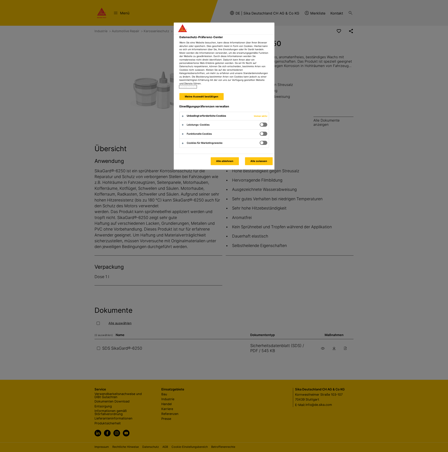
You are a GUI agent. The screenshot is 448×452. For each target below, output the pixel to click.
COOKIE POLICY (188, 86)
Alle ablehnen (224, 161)
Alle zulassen (258, 161)
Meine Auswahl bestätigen (201, 96)
